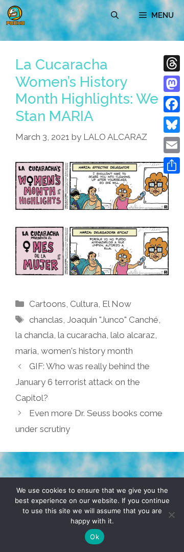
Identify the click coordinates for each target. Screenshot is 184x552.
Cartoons (47, 304)
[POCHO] (15, 15)
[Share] (172, 165)
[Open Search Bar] (115, 15)
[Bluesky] (172, 124)
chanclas (46, 320)
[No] (171, 515)
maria (26, 351)
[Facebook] (172, 104)
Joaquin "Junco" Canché (112, 320)
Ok (94, 537)
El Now (116, 304)
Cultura (84, 304)
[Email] (172, 145)
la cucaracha (82, 335)
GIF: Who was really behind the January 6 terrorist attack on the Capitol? (82, 381)
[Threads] (172, 63)
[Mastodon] (172, 84)
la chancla (34, 335)
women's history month (87, 351)
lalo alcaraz (132, 335)
